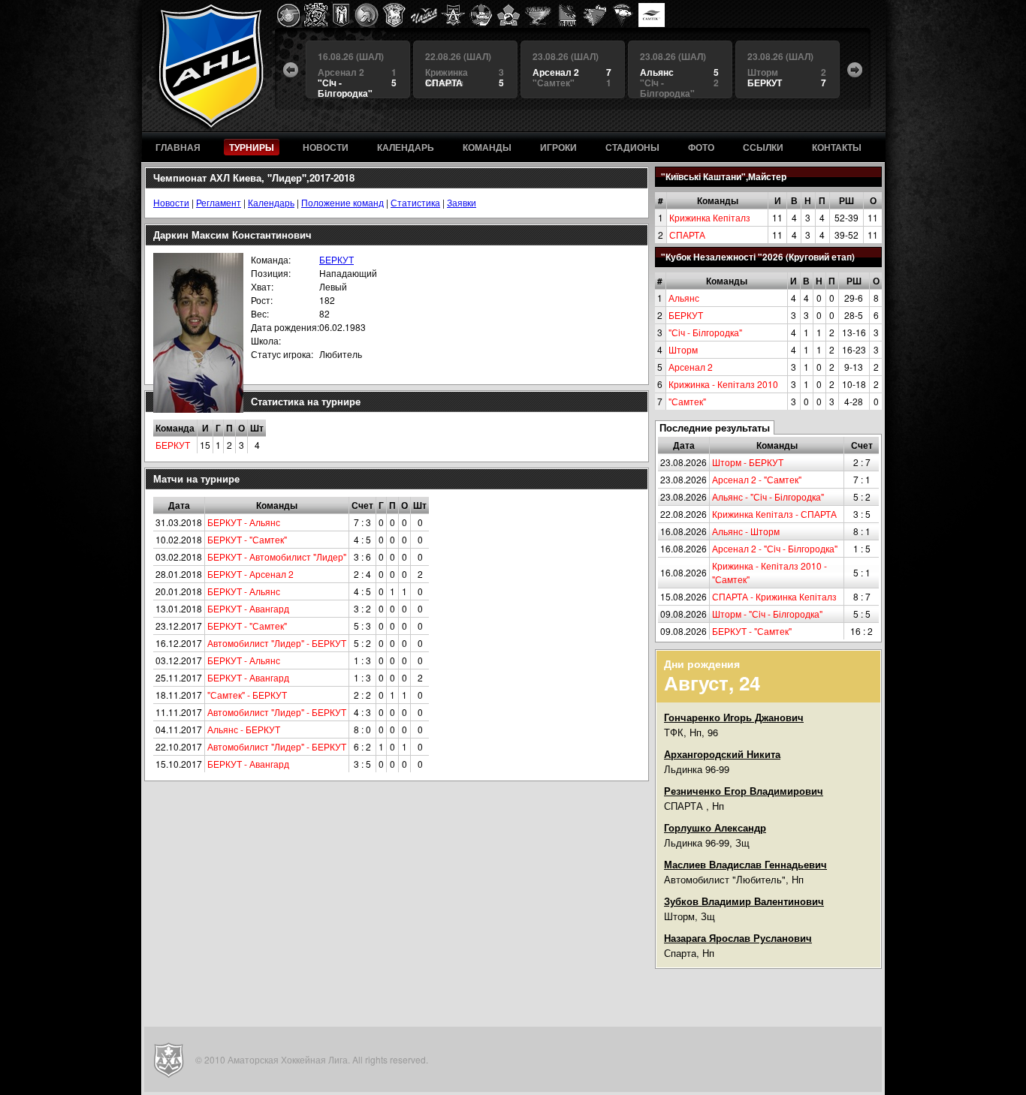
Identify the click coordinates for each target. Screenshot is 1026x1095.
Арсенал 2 (690, 366)
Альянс (683, 297)
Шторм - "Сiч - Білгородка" (767, 613)
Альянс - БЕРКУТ (243, 729)
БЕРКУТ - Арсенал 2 (250, 573)
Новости (171, 202)
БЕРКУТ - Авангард (248, 608)
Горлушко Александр (715, 827)
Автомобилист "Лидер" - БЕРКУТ (276, 642)
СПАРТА (687, 234)
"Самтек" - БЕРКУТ (247, 694)
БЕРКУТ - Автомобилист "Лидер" (276, 556)
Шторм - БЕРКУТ (747, 462)
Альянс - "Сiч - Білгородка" (768, 496)
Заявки (461, 202)
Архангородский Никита (722, 754)
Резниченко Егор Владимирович (743, 791)
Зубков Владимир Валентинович (744, 901)
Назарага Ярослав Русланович (738, 938)
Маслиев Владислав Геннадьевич (745, 864)
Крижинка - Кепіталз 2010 (723, 384)
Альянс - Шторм (746, 531)
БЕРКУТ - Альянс (243, 522)
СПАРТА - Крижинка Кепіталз (774, 596)
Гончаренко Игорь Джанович (734, 717)
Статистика (415, 202)
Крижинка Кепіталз (709, 217)
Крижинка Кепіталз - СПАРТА (774, 513)
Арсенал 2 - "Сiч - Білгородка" (774, 548)
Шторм (683, 349)
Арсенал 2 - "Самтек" (756, 479)
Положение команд (342, 202)
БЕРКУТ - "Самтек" (752, 630)
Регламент (218, 202)
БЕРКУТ (685, 314)
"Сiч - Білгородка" (705, 332)
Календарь (271, 202)
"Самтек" (687, 401)
